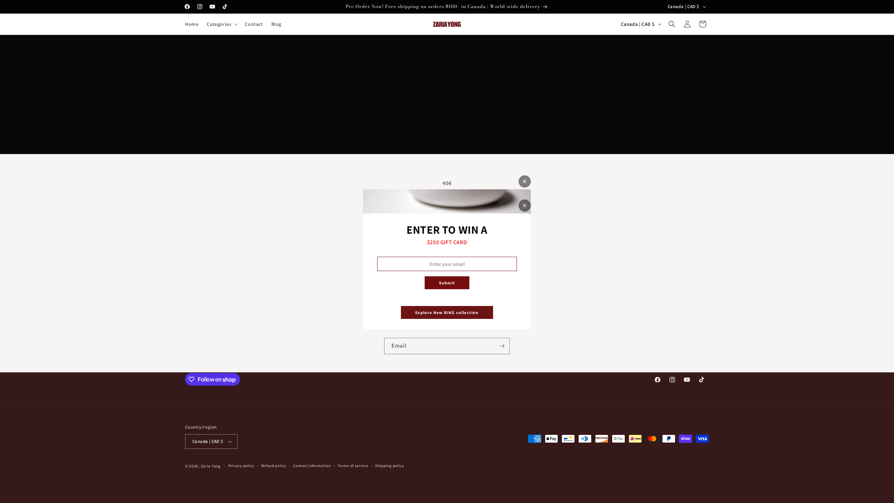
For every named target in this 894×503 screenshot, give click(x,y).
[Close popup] (525, 205)
